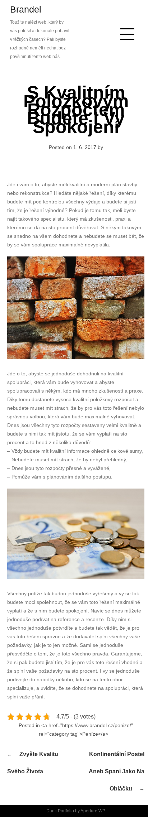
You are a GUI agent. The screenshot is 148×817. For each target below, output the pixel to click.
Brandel (25, 9)
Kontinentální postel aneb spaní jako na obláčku (116, 771)
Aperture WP (92, 810)
